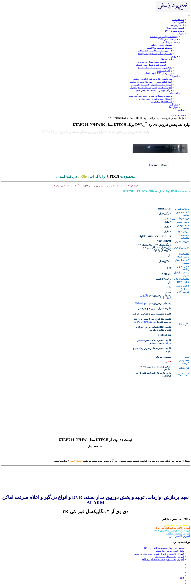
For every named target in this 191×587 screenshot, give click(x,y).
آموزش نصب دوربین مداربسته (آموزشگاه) (163, 559)
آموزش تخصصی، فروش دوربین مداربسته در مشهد (159, 553)
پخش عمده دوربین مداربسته (170, 551)
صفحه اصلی (178, 115)
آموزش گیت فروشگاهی (178, 533)
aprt (182, 578)
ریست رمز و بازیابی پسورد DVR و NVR (164, 548)
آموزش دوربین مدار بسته (177, 525)
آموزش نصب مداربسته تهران (169, 556)
